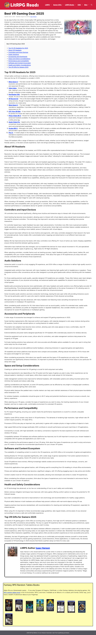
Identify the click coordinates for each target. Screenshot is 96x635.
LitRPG (47, 5)
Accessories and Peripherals (17, 56)
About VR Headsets (14, 50)
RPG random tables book (12, 592)
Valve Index (13, 88)
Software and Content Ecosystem (19, 63)
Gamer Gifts (57, 5)
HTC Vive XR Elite (15, 111)
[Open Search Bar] (91, 5)
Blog (85, 5)
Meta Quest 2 (13, 105)
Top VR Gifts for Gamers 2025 (18, 67)
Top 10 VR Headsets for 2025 (18, 48)
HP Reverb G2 (13, 99)
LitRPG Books (69, 5)
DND (79, 5)
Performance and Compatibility (18, 61)
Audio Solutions (13, 54)
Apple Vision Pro (14, 122)
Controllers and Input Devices (18, 52)
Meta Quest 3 (13, 82)
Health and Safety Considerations (19, 65)
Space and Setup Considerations (19, 59)
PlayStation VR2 (14, 94)
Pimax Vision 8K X (15, 116)
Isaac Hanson (43, 548)
